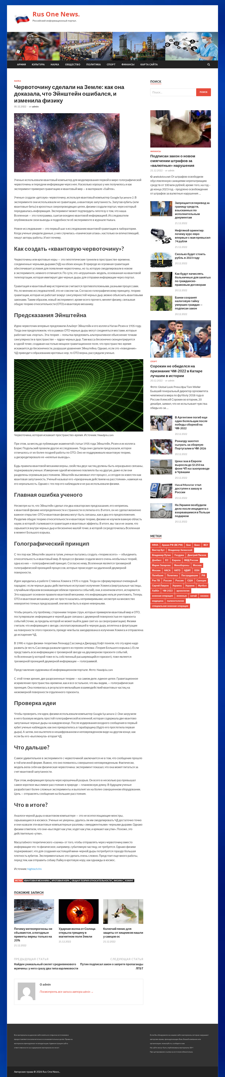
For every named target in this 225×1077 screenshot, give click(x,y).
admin (35, 106)
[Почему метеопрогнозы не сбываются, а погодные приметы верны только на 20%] (34, 924)
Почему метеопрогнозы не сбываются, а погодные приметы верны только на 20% (33, 934)
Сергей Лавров (160, 585)
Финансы (127, 64)
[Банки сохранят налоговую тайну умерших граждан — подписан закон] (161, 309)
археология (182, 590)
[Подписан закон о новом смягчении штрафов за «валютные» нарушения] (180, 148)
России (167, 580)
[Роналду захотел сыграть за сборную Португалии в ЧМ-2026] (161, 453)
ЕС (166, 560)
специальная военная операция (170, 605)
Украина (177, 585)
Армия (21, 64)
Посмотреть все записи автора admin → (67, 991)
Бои (188, 544)
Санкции (201, 580)
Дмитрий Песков (197, 555)
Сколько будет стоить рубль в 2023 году (190, 255)
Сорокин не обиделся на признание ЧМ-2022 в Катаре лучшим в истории (176, 371)
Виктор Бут (158, 550)
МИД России (191, 560)
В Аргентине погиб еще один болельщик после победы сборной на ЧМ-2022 (191, 423)
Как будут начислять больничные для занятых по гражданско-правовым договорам (193, 279)
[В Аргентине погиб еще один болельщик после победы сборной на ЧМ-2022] (161, 429)
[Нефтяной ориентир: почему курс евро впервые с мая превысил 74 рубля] (161, 242)
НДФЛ (187, 570)
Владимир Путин (161, 555)
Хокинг (129, 880)
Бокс (197, 544)
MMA (155, 544)
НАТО (177, 570)
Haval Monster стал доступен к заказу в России (188, 488)
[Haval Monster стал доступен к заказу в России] (161, 497)
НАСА (167, 570)
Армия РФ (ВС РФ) (172, 544)
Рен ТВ (156, 580)
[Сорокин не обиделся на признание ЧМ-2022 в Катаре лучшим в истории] (180, 358)
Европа (176, 560)
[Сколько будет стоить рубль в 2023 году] (161, 266)
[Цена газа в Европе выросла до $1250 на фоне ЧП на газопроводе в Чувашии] (161, 473)
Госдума (179, 555)
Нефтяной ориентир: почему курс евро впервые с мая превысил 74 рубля (192, 236)
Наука (55, 64)
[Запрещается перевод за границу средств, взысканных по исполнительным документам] (161, 215)
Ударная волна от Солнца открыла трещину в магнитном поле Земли (77, 932)
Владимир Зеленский (180, 550)
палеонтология (175, 600)
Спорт (111, 64)
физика (118, 880)
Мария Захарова (161, 565)
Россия (179, 580)
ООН (196, 570)
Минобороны (181, 565)
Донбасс (157, 560)
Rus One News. (56, 14)
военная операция (162, 595)
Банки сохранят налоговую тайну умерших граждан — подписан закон (188, 303)
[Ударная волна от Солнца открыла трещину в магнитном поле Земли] (79, 924)
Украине (189, 585)
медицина (157, 600)
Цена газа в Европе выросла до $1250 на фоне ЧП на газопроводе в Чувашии (192, 466)
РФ (203, 575)
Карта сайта (149, 64)
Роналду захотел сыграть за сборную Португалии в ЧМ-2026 (190, 444)
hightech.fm (34, 868)
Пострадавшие (189, 575)
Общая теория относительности (92, 880)
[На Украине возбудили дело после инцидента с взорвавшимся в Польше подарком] (161, 517)
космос (204, 595)
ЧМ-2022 (168, 590)
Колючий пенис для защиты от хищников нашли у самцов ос (123, 932)
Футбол (202, 585)
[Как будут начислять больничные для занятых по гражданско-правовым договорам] (161, 286)
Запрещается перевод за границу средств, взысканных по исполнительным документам (192, 210)
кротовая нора (61, 880)
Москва (197, 565)
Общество (72, 64)
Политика (93, 64)
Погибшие (157, 575)
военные (182, 595)
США (190, 580)
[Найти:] (180, 92)
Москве (156, 570)
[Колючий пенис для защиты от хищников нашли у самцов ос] (123, 924)
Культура (38, 64)
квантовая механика (37, 880)
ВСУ (206, 544)
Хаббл (155, 590)
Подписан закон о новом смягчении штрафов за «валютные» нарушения (172, 161)
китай (193, 595)
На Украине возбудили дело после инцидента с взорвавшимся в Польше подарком (192, 510)
